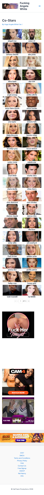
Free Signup (22, 468)
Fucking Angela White (24, 6)
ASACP (22, 471)
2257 (22, 453)
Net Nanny (22, 473)
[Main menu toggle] (39, 6)
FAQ (22, 463)
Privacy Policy (22, 461)
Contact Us (22, 466)
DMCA (22, 456)
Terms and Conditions (22, 458)
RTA (22, 476)
